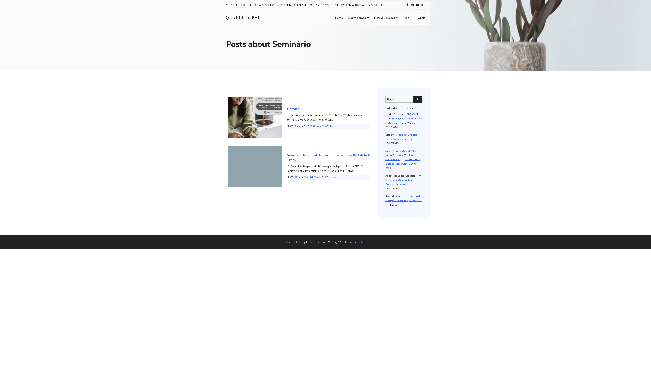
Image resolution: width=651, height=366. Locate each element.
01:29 (313, 177)
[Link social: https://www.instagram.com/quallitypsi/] (422, 5)
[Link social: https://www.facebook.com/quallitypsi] (407, 5)
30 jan (298, 177)
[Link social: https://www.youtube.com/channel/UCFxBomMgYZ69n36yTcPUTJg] (417, 5)
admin (332, 177)
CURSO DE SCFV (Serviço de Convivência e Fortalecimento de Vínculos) (403, 118)
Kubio (361, 242)
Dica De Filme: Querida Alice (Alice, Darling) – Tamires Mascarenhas (401, 155)
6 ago (298, 126)
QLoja (421, 17)
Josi (332, 126)
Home (339, 17)
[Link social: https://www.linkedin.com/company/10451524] (412, 5)
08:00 (313, 126)
